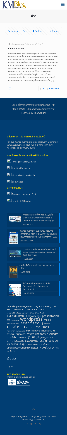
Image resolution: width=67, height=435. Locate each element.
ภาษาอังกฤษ (44, 344)
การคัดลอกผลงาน (13, 324)
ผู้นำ (24, 344)
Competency (45, 306)
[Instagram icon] (39, 424)
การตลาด (47, 324)
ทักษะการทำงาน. (31, 341)
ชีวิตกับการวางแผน (16, 48)
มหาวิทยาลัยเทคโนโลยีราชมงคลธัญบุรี (22, 347)
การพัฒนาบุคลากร (16, 334)
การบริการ (42, 327)
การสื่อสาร (52, 334)
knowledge (34, 316)
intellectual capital (35, 309)
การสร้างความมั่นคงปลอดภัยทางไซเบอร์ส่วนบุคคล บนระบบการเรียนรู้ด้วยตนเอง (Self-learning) (39, 252)
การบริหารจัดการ (33, 330)
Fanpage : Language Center (25, 194)
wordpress (31, 319)
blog (36, 306)
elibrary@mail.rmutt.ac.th (23, 175)
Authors (39, 31)
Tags (25, 31)
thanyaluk (16, 44)
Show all (56, 31)
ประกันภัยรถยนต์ (49, 340)
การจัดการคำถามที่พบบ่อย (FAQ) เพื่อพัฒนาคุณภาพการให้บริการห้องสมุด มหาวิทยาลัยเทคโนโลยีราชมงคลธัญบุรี (38, 217)
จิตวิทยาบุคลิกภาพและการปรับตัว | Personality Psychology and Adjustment (37, 286)
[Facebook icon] (27, 424)
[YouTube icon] (35, 424)
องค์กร (55, 347)
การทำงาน (16, 326)
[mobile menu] (62, 4)
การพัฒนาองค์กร (36, 334)
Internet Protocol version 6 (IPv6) (20, 313)
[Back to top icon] (33, 409)
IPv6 (37, 313)
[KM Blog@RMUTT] (14, 5)
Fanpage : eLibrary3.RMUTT (25, 161)
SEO (8, 320)
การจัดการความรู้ (32, 323)
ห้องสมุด (45, 347)
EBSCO (9, 310)
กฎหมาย (47, 320)
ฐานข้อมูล (33, 337)
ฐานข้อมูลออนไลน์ (46, 337)
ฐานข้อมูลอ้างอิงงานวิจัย (15, 341)
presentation (50, 316)
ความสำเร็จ (11, 337)
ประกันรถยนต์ (14, 344)
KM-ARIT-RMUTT (17, 316)
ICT (24, 309)
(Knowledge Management (20, 306)
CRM (55, 306)
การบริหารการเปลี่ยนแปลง (16, 331)
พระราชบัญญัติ (33, 344)
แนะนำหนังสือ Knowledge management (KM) (37, 267)
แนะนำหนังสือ (12, 351)
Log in (10, 366)
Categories (12, 31)
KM (42, 312)
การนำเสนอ (30, 327)
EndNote (17, 310)
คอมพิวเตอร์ (21, 337)
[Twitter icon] (31, 424)
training (15, 320)
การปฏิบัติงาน (48, 330)
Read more (54, 88)
